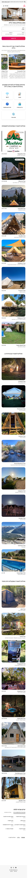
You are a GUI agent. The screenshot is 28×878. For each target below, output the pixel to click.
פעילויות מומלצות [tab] (7, 812)
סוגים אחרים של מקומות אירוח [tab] (19, 812)
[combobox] (13, 29)
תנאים (11, 871)
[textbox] (19, 34)
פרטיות (15, 871)
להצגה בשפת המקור (6, 1)
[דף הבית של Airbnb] (24, 6)
